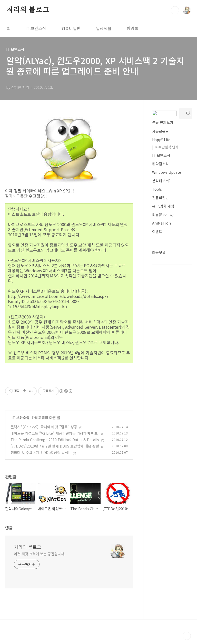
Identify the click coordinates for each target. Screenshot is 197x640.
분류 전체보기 (162, 122)
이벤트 (157, 231)
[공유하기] (24, 391)
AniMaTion (161, 223)
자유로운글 (160, 131)
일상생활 (103, 28)
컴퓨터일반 (71, 28)
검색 (175, 10)
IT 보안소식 (35, 28)
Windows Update (166, 172)
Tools (157, 189)
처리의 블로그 (28, 10)
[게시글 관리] (31, 391)
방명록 (132, 28)
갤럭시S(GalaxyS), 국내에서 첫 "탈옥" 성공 (44, 426)
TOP (187, 636)
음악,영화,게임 (163, 206)
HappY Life (161, 139)
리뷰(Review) (163, 214)
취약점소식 (160, 163)
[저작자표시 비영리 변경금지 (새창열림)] (66, 391)
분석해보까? (161, 180)
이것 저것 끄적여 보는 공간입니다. (39, 553)
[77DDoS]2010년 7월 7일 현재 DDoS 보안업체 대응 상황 (55, 446)
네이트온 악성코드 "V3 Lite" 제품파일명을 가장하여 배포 (54, 433)
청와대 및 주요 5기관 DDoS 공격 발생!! (41, 452)
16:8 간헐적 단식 (166, 146)
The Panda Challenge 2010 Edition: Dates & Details (55, 439)
